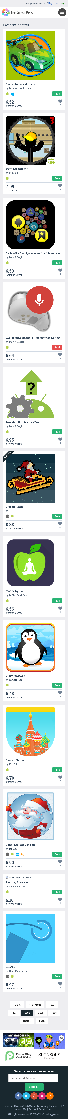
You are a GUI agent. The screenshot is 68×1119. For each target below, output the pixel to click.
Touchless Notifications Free (22, 422)
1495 (40, 1012)
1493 (14, 1012)
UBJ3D (13, 848)
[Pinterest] (34, 1096)
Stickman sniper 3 (17, 168)
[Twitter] (26, 1096)
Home (8, 1106)
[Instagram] (42, 1096)
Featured (19, 1106)
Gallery (30, 1106)
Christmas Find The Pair (20, 844)
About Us (55, 1106)
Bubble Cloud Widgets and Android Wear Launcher (36, 253)
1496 (54, 1012)
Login (63, 3)
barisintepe (15, 679)
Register (53, 3)
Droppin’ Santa (14, 506)
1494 (27, 1012)
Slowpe (10, 966)
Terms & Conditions (40, 1109)
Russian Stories (15, 760)
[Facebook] (18, 1096)
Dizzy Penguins (15, 675)
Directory (42, 1106)
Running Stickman (17, 882)
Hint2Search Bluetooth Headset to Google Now (33, 337)
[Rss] (50, 1096)
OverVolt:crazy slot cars (20, 84)
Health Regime (14, 591)
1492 (51, 1004)
